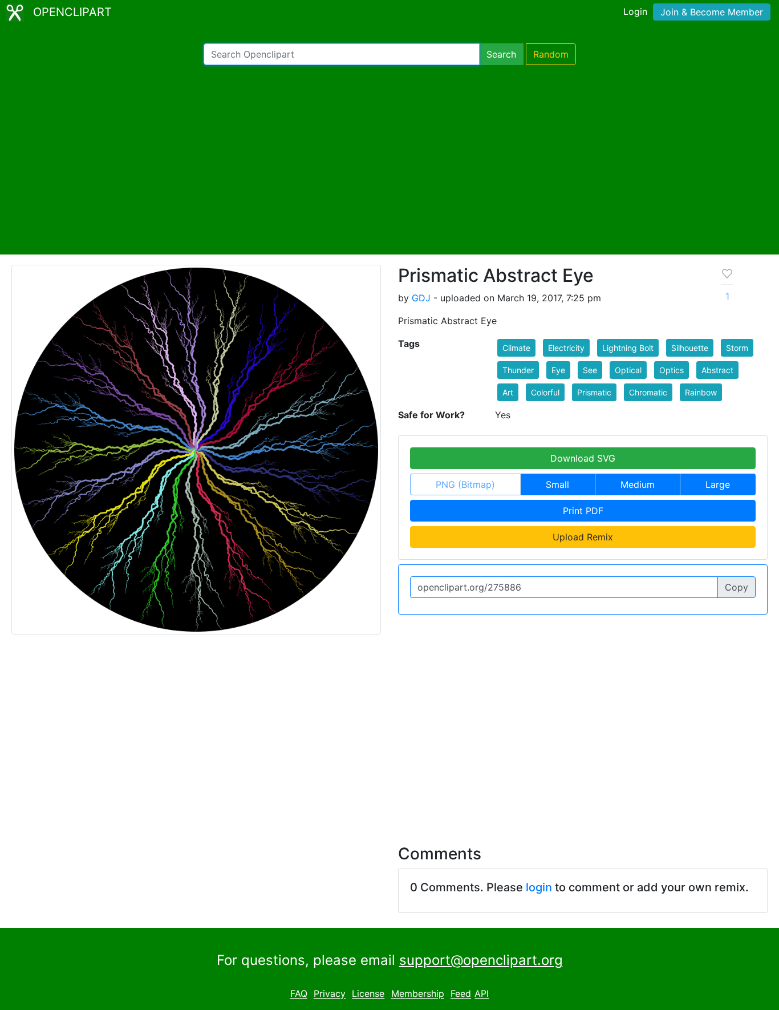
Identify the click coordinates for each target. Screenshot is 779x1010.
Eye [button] (558, 370)
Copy (736, 587)
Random (551, 54)
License (368, 994)
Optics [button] (671, 370)
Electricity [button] (566, 348)
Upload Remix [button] (583, 537)
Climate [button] (516, 348)
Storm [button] (737, 348)
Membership (417, 994)
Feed (461, 994)
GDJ (421, 298)
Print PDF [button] (583, 510)
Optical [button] (628, 370)
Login (635, 11)
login (539, 887)
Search (501, 54)
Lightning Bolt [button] (628, 348)
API (481, 994)
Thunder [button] (518, 370)
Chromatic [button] (648, 392)
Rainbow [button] (701, 392)
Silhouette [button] (689, 348)
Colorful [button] (545, 392)
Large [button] (717, 484)
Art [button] (507, 392)
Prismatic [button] (594, 392)
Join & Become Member (711, 12)
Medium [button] (637, 484)
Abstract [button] (717, 370)
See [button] (590, 370)
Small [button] (557, 484)
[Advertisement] (389, 160)
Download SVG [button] (582, 458)
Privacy (330, 994)
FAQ (298, 994)
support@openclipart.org (481, 960)
